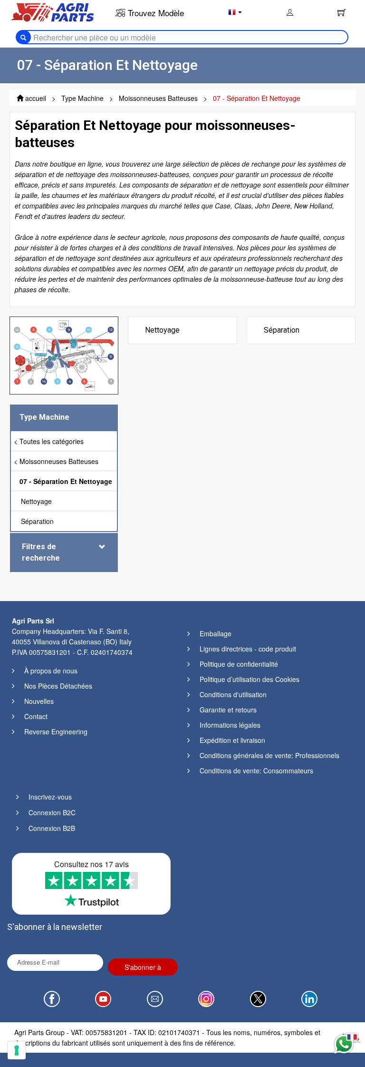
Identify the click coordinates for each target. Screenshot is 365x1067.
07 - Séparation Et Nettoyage (65, 481)
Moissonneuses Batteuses (58, 461)
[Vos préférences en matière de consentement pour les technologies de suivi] (17, 1050)
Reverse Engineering (55, 731)
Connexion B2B (52, 828)
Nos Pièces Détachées (58, 686)
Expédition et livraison (232, 740)
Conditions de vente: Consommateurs (256, 770)
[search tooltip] (23, 37)
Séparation (37, 521)
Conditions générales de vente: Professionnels (269, 755)
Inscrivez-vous (50, 796)
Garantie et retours (228, 709)
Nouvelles (39, 701)
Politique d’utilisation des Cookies (249, 679)
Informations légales (230, 725)
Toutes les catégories (51, 441)
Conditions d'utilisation (233, 694)
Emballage (215, 633)
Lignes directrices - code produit (248, 648)
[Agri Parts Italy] (52, 11)
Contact (36, 716)
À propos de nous (50, 670)
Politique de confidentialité (239, 664)
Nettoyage (36, 501)
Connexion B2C (52, 812)
